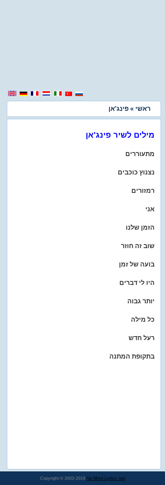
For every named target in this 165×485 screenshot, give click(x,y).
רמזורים (143, 190)
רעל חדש (142, 338)
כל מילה (143, 319)
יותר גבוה (141, 301)
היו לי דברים (137, 282)
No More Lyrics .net (106, 478)
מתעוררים (140, 153)
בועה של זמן (137, 264)
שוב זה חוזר (138, 245)
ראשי (143, 108)
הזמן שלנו (140, 227)
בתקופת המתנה (132, 356)
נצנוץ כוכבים (136, 172)
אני (150, 209)
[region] (82, 46)
